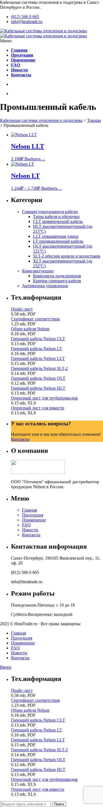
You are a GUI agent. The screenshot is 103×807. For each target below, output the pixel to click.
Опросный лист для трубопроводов (44, 398)
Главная (29, 510)
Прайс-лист (22, 309)
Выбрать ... (34, 159)
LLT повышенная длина (55, 236)
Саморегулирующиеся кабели (50, 211)
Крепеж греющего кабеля (57, 280)
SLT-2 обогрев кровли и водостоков (66, 256)
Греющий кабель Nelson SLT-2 (39, 368)
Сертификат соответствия (35, 319)
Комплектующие (38, 271)
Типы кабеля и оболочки (56, 216)
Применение (34, 520)
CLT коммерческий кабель (58, 221)
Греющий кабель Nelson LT (36, 348)
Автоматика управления (45, 285)
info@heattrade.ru (26, 21)
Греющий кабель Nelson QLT (38, 378)
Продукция (32, 515)
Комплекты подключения (57, 275)
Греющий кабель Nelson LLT (38, 358)
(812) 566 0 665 (25, 16)
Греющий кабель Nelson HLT (38, 388)
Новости (30, 529)
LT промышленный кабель (58, 241)
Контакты (20, 439)
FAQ (26, 525)
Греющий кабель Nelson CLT (38, 338)
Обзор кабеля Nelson (30, 328)
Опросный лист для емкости (37, 408)
